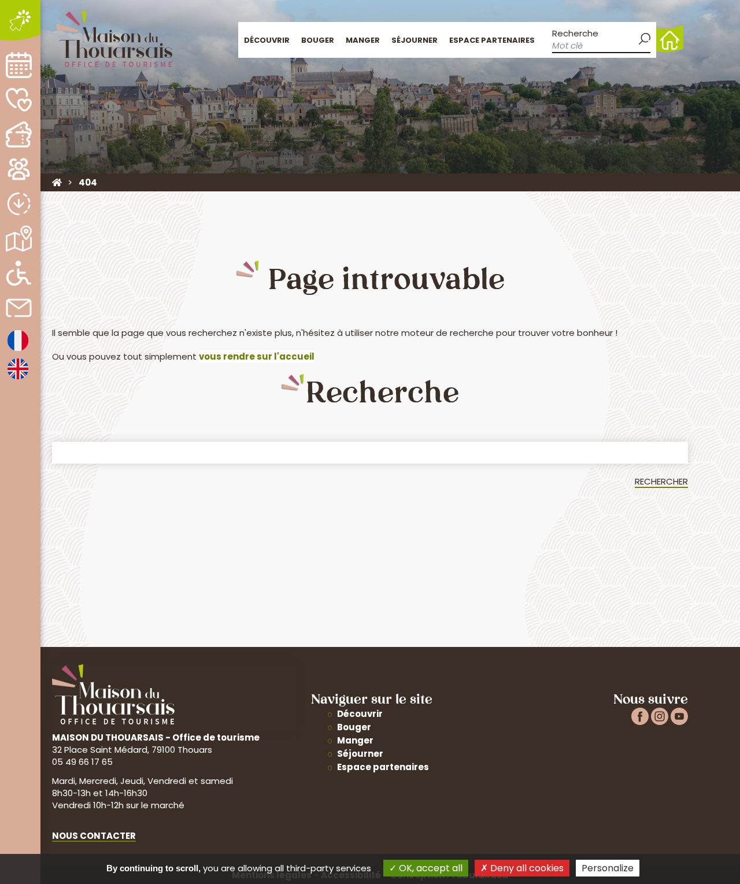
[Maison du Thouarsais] (57, 182)
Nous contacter (94, 836)
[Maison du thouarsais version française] (18, 350)
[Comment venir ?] (19, 238)
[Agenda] (19, 65)
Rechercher (661, 481)
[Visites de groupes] (19, 169)
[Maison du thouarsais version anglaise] (18, 378)
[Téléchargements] (19, 204)
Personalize (608, 868)
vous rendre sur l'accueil (256, 356)
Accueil (669, 38)
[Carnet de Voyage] (19, 100)
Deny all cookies (526, 868)
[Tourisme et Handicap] (19, 273)
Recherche (575, 33)
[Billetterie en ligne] (19, 134)
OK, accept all (429, 868)
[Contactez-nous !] (19, 308)
